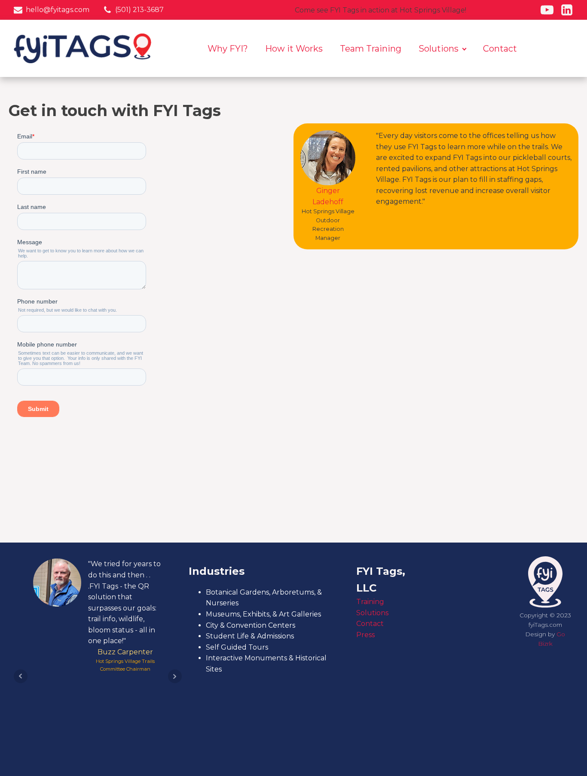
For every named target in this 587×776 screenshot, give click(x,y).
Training (370, 602)
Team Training (370, 48)
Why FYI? (228, 48)
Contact (500, 48)
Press (365, 635)
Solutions (439, 48)
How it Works (294, 48)
